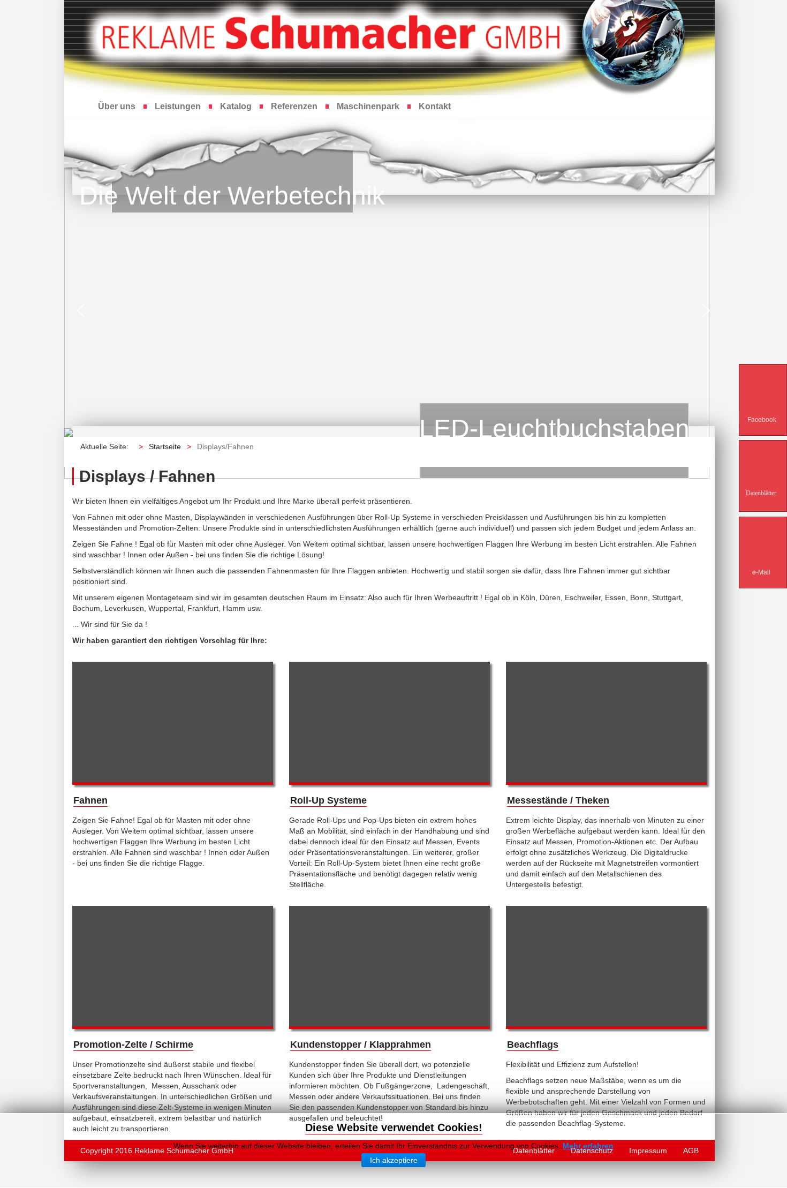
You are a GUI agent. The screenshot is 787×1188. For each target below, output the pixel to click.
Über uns (116, 106)
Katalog (236, 106)
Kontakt (435, 106)
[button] (80, 310)
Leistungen (178, 106)
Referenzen (294, 106)
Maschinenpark (368, 106)
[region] (393, 310)
